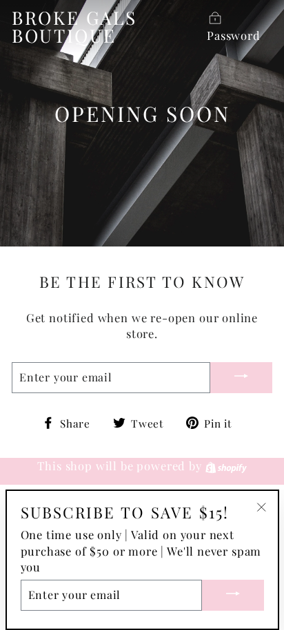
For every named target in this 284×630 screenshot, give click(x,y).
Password (234, 35)
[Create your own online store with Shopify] (226, 465)
